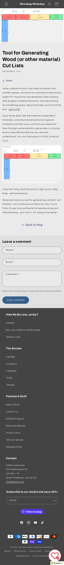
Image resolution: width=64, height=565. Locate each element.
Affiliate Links (13, 337)
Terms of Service (14, 440)
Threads (10, 385)
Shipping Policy (14, 447)
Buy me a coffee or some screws (23, 330)
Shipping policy (23, 556)
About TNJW (12, 405)
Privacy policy (35, 551)
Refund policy (20, 551)
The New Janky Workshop (30, 547)
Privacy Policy (13, 433)
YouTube (10, 357)
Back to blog (34, 225)
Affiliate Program (15, 419)
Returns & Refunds (16, 426)
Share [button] (9, 80)
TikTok (9, 378)
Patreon (10, 323)
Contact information (42, 556)
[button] (6, 4)
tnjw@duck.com (15, 482)
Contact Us (12, 412)
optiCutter (14, 109)
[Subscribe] (54, 500)
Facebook (11, 371)
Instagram (11, 364)
